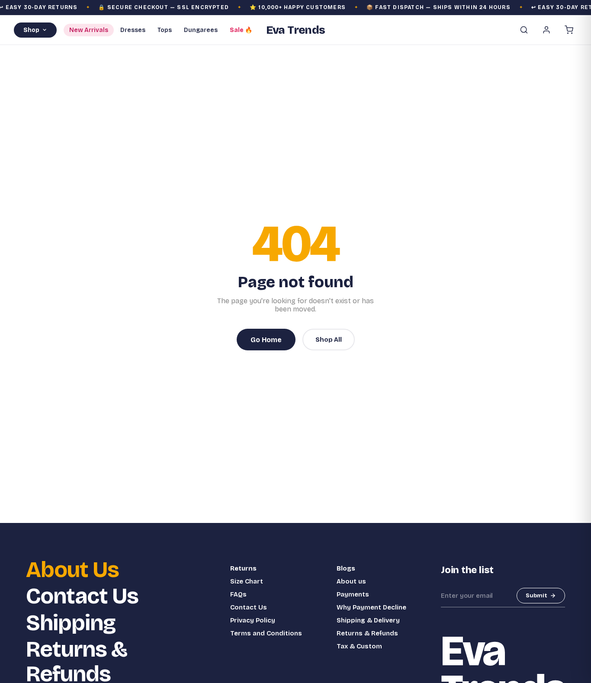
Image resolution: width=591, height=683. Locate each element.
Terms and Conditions (266, 633)
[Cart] (569, 30)
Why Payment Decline (371, 607)
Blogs (346, 568)
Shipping (71, 623)
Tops (164, 30)
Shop (31, 30)
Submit (536, 595)
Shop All (328, 339)
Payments (353, 594)
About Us (72, 570)
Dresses (132, 30)
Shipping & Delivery (368, 620)
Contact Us (82, 596)
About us (351, 581)
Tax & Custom (359, 646)
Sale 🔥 (241, 30)
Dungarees (201, 30)
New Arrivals (88, 30)
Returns (243, 568)
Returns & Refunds (367, 633)
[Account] (546, 30)
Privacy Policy (252, 620)
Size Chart (246, 581)
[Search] (524, 30)
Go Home (266, 340)
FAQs (238, 594)
